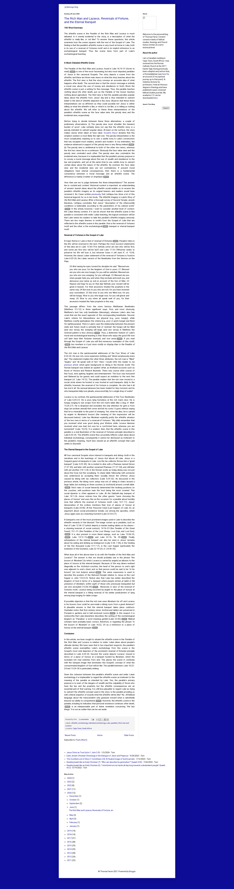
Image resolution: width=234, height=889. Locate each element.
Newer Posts (70, 735)
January (73, 826)
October (73, 800)
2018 (69, 834)
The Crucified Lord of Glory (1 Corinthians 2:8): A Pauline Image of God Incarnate (101, 759)
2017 (69, 838)
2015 (69, 845)
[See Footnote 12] (67, 537)
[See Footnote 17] (113, 613)
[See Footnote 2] (131, 145)
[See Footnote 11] (67, 534)
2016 (69, 842)
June (71, 807)
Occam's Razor (111, 133)
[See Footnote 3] (106, 177)
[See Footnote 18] (124, 619)
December (74, 796)
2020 (69, 793)
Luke (108, 723)
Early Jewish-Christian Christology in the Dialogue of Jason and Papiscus (97, 756)
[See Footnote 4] (67, 209)
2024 (69, 778)
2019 (69, 831)
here (164, 74)
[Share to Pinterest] (107, 719)
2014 (69, 849)
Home (100, 735)
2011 (69, 860)
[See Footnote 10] (67, 487)
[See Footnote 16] (95, 587)
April (71, 819)
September (74, 803)
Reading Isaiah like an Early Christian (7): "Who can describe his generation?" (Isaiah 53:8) (104, 762)
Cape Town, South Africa (82, 728)
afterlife (74, 723)
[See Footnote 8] (120, 339)
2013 (69, 853)
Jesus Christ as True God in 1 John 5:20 (83, 752)
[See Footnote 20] (99, 701)
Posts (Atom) (81, 740)
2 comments (84, 719)
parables (114, 723)
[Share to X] (102, 719)
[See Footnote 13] (90, 537)
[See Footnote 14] (124, 537)
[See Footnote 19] (95, 628)
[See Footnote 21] (67, 707)
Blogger (132, 871)
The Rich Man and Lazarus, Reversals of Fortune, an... (91, 810)
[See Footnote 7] (97, 333)
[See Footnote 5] (105, 226)
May (71, 815)
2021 (69, 789)
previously (96, 194)
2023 (69, 782)
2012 (69, 857)
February (73, 822)
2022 (69, 785)
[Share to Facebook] (105, 719)
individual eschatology (97, 723)
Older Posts (129, 735)
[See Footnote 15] (98, 572)
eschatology (83, 723)
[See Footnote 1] (73, 72)
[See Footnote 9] (67, 344)
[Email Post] (92, 719)
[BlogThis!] (100, 719)
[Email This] (97, 719)
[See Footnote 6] (115, 241)
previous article (71, 365)
